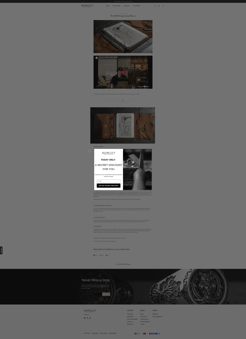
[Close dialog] (90, 151)
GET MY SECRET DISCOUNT (108, 185)
